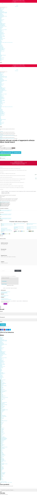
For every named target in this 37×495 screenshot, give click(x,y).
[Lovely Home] (1, 434)
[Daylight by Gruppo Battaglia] (3, 404)
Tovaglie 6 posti (1, 97)
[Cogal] (1, 401)
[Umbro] (1, 474)
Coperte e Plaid (1, 79)
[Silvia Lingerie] (2, 464)
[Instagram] (4, 329)
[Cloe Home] (1, 399)
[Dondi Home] (1, 407)
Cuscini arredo (1, 39)
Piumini (1, 83)
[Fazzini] (1, 412)
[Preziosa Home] (2, 456)
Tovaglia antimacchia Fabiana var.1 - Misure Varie (5, 214)
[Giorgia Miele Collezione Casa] (3, 420)
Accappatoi (1, 87)
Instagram (6, 482)
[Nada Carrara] (2, 447)
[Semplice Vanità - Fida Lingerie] (3, 463)
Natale (0, 124)
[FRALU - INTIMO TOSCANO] (3, 416)
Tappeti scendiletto (2, 19)
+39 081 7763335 (4, 284)
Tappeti (1, 31)
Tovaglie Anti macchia (2, 33)
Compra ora (17, 152)
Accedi (3, 324)
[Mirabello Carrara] (2, 444)
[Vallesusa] (1, 475)
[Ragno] (1, 457)
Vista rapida (9, 229)
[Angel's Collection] (2, 382)
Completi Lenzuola (2, 11)
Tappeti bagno (1, 27)
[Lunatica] (1, 435)
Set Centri (1, 30)
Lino (0, 117)
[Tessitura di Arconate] (2, 472)
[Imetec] (1, 424)
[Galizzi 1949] (1, 418)
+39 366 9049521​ (4, 281)
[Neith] (1, 449)
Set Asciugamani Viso (2, 25)
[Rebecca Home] (2, 458)
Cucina (0, 93)
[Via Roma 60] (1, 476)
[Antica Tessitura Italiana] (3, 383)
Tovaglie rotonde (2, 34)
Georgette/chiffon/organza (3, 119)
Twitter (3, 482)
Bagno (0, 22)
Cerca (1, 62)
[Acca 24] (1, 380)
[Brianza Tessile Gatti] (2, 391)
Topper (0, 21)
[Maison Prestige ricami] (3, 437)
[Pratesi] (1, 455)
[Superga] (1, 469)
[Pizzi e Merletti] (2, 454)
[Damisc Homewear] (2, 403)
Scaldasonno (1, 74)
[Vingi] (1, 477)
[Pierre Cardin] (2, 453)
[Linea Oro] (1, 432)
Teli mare (1, 28)
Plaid (0, 40)
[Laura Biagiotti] (2, 429)
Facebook (1, 482)
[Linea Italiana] (2, 431)
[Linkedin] (8, 329)
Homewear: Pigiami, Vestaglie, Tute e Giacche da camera (6, 42)
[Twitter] (6, 329)
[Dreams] (1, 408)
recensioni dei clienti (34, 179)
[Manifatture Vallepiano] (3, 439)
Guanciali (1, 20)
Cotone (1, 114)
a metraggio (1, 109)
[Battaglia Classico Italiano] (3, 385)
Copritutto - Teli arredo (2, 38)
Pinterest (11, 482)
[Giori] (1, 421)
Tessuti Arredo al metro (2, 112)
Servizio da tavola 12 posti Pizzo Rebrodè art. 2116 (5, 210)
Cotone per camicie (2, 115)
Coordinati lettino (2, 15)
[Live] (10, 329)
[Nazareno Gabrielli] (2, 448)
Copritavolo (1, 103)
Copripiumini (1, 14)
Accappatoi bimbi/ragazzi (3, 23)
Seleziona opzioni (16, 227)
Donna (0, 43)
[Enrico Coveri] (2, 411)
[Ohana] (1, 451)
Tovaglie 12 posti (2, 95)
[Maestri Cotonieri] (2, 436)
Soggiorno (1, 101)
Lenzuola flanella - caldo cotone (3, 76)
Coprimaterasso (1, 81)
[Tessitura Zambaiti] (2, 473)
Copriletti (1, 13)
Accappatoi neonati (2, 24)
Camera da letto (2, 9)
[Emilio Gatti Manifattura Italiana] (4, 409)
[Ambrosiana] (1, 381)
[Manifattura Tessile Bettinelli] (3, 438)
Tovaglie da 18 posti (2, 35)
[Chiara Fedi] (1, 396)
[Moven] (1, 446)
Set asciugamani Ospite (2, 89)
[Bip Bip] (1, 388)
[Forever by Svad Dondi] (3, 415)
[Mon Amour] (1, 445)
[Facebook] (1, 329)
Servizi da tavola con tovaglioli (3, 29)
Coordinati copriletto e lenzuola (3, 16)
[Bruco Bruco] (1, 392)
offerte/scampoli (2, 59)
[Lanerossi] (1, 428)
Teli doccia (1, 91)
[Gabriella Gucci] (2, 417)
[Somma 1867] (2, 466)
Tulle (0, 121)
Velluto (1, 56)
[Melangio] (1, 442)
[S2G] (1, 462)
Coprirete (1, 17)
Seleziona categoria (2, 72)
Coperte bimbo (1, 85)
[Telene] (1, 470)
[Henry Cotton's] (2, 422)
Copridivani (1, 37)
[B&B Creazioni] (2, 384)
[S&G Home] (1, 461)
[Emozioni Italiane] (2, 410)
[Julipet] (1, 426)
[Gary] (1, 419)
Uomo (0, 107)
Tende (0, 44)
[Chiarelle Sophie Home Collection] (4, 397)
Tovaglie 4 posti (1, 32)
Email (1, 311)
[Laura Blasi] (1, 430)
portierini (1, 45)
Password (2, 317)
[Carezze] (1, 393)
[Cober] (1, 400)
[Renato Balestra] (2, 459)
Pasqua (1, 60)
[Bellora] (1, 386)
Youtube (8, 482)
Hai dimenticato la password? (3, 326)
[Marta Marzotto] (2, 440)
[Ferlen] (1, 413)
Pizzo (0, 54)
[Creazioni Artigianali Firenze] (3, 402)
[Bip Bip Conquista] (2, 389)
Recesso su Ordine (3, 238)
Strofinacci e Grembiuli (2, 36)
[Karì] (1, 427)
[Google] (2, 329)
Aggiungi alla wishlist (4, 156)
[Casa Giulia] (1, 394)
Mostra (1, 321)
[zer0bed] (1, 478)
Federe (0, 18)
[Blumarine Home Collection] (3, 390)
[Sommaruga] (1, 467)
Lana (0, 116)
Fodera (0, 58)
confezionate (1, 46)
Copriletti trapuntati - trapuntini (3, 77)
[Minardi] (1, 443)
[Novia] (1, 450)
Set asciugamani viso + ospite (3, 26)
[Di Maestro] (1, 405)
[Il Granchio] (1, 423)
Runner (1, 99)
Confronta (2, 229)
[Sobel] (1, 465)
